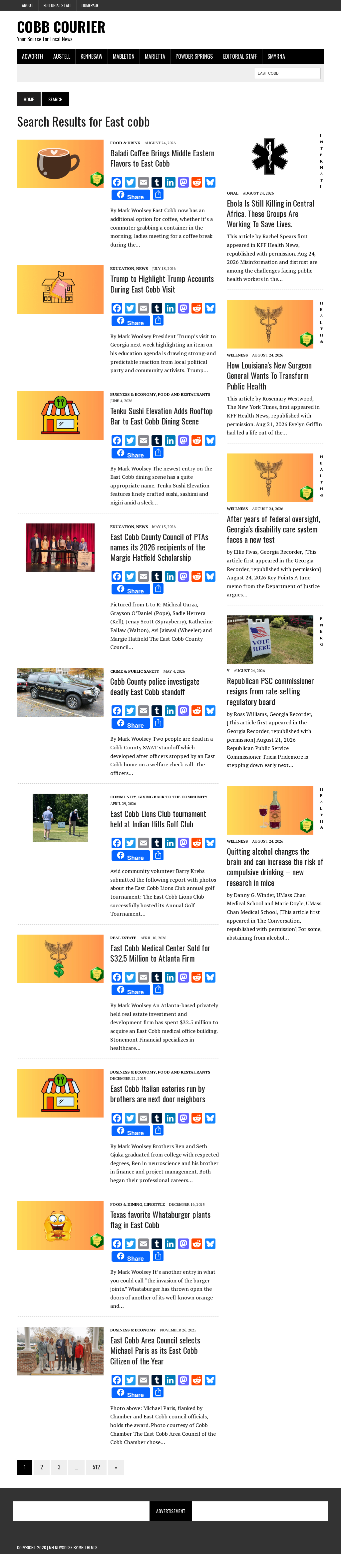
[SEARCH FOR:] (287, 72)
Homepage (90, 5)
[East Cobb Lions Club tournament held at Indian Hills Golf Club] (60, 838)
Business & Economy (133, 394)
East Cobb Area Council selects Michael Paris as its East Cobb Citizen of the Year (155, 1350)
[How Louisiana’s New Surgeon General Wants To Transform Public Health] (270, 344)
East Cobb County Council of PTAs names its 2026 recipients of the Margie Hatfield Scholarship (159, 546)
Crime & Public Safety (134, 671)
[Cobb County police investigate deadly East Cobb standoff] (60, 712)
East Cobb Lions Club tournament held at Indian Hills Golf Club (158, 818)
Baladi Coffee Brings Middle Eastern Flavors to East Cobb (162, 158)
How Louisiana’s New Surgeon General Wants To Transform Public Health (269, 375)
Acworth (32, 56)
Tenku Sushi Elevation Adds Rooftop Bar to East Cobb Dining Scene (161, 415)
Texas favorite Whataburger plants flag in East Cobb (160, 1219)
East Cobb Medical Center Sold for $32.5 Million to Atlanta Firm (160, 953)
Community (123, 796)
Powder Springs (194, 56)
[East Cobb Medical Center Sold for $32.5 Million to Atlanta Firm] (60, 978)
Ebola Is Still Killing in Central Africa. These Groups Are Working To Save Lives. (270, 213)
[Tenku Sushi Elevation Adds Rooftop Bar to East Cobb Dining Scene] (60, 435)
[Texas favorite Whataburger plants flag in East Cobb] (60, 1245)
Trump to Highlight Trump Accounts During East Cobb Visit (162, 283)
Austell (61, 56)
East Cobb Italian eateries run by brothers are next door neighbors (157, 1093)
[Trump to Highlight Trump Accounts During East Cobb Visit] (60, 309)
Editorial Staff (57, 5)
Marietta (155, 56)
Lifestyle (154, 1204)
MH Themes (88, 1547)
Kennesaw (92, 56)
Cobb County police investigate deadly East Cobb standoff (154, 686)
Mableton (124, 56)
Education (122, 268)
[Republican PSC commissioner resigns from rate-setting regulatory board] (270, 659)
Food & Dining (126, 1204)
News (142, 268)
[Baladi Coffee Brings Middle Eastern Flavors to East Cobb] (60, 183)
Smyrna (276, 56)
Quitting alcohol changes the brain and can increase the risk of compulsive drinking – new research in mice (275, 866)
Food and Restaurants (184, 394)
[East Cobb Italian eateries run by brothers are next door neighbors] (60, 1113)
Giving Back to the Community (172, 796)
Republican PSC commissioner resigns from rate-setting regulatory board (270, 690)
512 (96, 1467)
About (27, 5)
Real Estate (123, 937)
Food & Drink (125, 142)
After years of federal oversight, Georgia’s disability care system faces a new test (273, 528)
